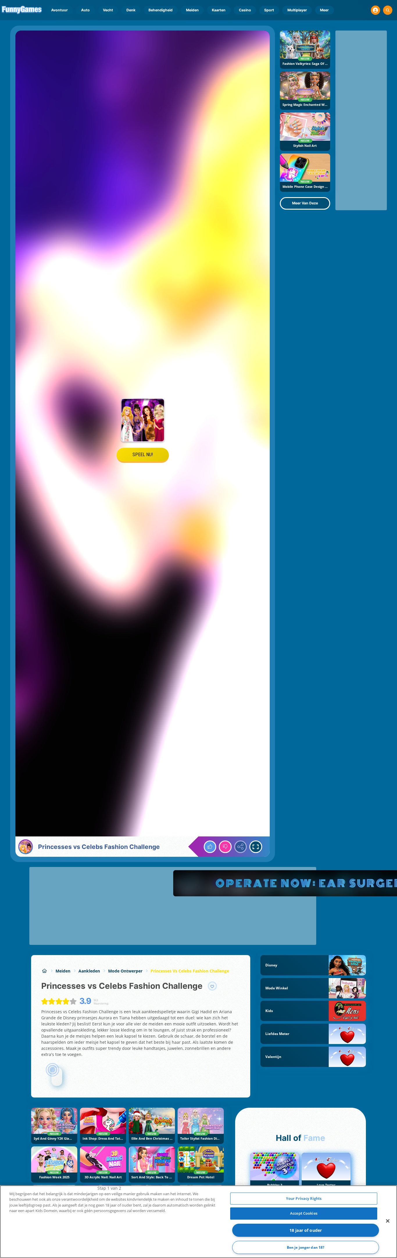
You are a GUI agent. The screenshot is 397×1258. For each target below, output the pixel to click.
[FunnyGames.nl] (44, 971)
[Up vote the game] (210, 847)
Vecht (108, 10)
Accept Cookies (303, 1213)
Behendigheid (161, 10)
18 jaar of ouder (305, 1230)
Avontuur (59, 10)
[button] (375, 10)
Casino (245, 10)
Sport (269, 10)
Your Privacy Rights (303, 1198)
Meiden (192, 10)
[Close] (387, 1220)
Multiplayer (297, 10)
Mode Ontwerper (125, 971)
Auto (85, 10)
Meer (324, 10)
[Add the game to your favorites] (212, 986)
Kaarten (219, 10)
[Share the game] (240, 847)
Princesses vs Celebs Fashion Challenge (190, 971)
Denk (130, 10)
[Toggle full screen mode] (255, 847)
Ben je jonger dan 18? (306, 1247)
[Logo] (22, 10)
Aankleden (89, 971)
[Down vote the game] (225, 847)
